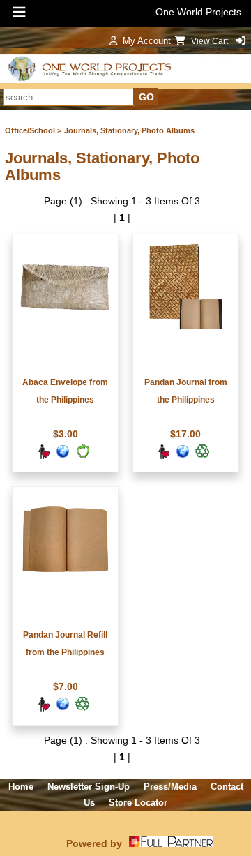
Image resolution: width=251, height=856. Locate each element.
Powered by (94, 843)
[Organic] (82, 456)
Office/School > (33, 130)
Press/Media (170, 786)
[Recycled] (202, 456)
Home (20, 786)
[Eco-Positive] (62, 456)
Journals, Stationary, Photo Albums (129, 130)
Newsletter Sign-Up (88, 786)
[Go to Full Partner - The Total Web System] (171, 843)
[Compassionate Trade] (43, 456)
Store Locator (138, 802)
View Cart (210, 41)
